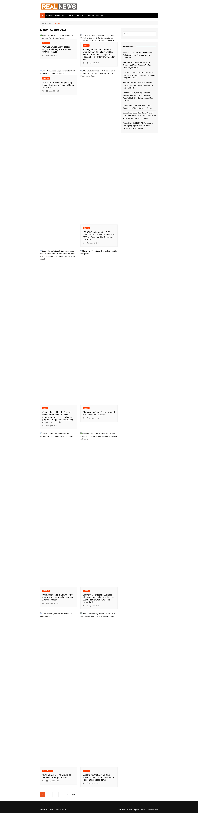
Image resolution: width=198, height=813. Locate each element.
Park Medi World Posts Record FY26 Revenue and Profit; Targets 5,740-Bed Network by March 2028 (137, 65)
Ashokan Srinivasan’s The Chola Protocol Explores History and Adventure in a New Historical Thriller (138, 85)
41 (67, 794)
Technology (89, 15)
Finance (122, 810)
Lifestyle (71, 15)
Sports (136, 810)
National (80, 15)
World (143, 810)
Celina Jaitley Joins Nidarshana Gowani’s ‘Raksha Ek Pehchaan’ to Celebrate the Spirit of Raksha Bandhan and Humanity (139, 115)
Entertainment (60, 15)
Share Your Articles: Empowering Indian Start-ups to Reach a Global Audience (58, 85)
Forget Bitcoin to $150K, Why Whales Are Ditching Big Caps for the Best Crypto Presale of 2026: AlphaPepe (138, 125)
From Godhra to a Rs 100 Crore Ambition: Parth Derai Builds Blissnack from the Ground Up (138, 55)
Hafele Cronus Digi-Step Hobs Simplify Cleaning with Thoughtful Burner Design (137, 107)
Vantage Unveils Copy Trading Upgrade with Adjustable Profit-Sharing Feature (56, 49)
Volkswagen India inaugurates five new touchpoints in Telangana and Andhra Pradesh (57, 597)
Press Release (47, 771)
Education (100, 15)
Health (45, 408)
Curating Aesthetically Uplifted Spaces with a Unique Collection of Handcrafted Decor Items (98, 777)
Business (49, 15)
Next (73, 794)
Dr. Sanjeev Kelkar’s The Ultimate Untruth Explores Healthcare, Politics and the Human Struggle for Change (139, 75)
